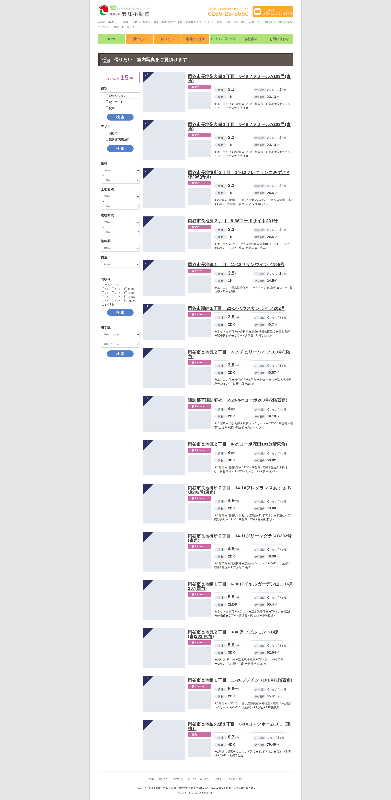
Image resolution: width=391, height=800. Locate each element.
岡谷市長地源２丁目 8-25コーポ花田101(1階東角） (239, 444)
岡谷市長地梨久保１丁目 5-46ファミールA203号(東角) (239, 126)
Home (111, 39)
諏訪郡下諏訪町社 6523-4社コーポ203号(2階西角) (237, 400)
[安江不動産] (125, 12)
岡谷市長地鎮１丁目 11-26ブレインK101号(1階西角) (240, 680)
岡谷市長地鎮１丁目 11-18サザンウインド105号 (236, 264)
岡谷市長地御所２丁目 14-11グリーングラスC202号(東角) (240, 537)
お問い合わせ (279, 39)
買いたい (139, 39)
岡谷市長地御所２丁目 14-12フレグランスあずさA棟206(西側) (239, 174)
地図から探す (195, 39)
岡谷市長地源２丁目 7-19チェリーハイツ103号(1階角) (239, 354)
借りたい (167, 39)
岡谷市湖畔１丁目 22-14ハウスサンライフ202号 (236, 308)
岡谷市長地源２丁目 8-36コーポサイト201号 (233, 220)
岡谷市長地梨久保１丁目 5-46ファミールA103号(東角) (239, 78)
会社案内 (251, 39)
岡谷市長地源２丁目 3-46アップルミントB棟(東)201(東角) (233, 634)
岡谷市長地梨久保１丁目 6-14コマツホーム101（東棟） (239, 726)
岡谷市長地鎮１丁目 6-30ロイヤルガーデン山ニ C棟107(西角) (240, 586)
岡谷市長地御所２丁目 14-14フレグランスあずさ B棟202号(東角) (239, 489)
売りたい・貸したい (223, 39)
